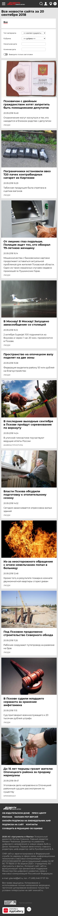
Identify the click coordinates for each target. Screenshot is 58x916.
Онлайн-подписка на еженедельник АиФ (26, 820)
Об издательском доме (16, 813)
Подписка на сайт (13, 824)
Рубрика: (7, 38)
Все (6, 22)
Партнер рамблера (25, 903)
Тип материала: (10, 33)
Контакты (31, 824)
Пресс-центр (39, 813)
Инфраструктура (13, 445)
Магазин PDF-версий (26, 817)
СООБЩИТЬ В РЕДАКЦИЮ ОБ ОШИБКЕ (22, 828)
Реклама (7, 817)
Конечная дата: (10, 49)
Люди (7, 125)
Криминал (10, 796)
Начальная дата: (10, 44)
